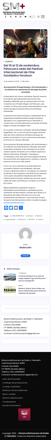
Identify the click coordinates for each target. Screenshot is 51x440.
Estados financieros (11, 405)
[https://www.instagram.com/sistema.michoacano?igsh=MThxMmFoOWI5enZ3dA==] (21, 17)
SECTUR (31, 219)
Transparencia (9, 401)
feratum (30, 216)
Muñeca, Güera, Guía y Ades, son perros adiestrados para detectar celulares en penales (32, 290)
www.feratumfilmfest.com (14, 202)
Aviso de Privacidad (11, 379)
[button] (32, 17)
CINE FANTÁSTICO (18, 216)
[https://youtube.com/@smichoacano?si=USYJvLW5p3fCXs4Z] (25, 17)
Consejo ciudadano (11, 386)
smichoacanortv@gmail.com (26, 333)
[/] (11, 17)
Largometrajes (10, 219)
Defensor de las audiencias (14, 390)
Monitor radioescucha (12, 398)
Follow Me (26, 256)
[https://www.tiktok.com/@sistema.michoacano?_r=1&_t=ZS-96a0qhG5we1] (16, 17)
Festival (39, 216)
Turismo (40, 219)
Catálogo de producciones (14, 382)
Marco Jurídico (9, 394)
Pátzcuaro (22, 219)
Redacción (25, 247)
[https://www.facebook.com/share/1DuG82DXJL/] (6, 17)
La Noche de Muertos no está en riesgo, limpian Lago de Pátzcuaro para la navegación (32, 278)
